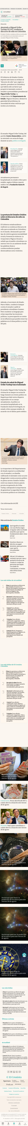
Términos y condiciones (14, 1102)
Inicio (14, 1124)
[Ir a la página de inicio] (2, 12)
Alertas (19, 1124)
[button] (24, 955)
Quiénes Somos (8, 1091)
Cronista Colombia (6, 19)
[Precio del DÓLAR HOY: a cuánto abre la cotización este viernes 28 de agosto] (14, 791)
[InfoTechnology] (18, 1084)
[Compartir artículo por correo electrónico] (15, 72)
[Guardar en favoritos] (2, 65)
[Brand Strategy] (23, 1081)
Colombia (21, 513)
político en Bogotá (19, 141)
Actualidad (15, 19)
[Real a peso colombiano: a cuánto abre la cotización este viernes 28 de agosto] (14, 816)
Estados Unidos (5, 21)
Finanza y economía (16, 8)
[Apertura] (6, 1081)
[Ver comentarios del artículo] (19, 72)
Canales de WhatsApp (13, 1088)
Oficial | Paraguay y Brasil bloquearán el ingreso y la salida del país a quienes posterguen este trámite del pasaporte (16, 633)
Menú (3, 1124)
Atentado (14, 513)
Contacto (4, 1088)
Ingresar (25, 1124)
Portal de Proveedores (18, 1091)
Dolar (8, 1124)
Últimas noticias (4, 8)
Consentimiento (14, 1108)
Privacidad (14, 1105)
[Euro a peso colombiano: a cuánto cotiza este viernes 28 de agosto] (14, 764)
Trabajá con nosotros (14, 1094)
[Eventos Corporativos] (15, 1081)
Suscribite (23, 1088)
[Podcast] (9, 1084)
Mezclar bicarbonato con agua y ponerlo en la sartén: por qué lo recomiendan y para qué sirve (16, 685)
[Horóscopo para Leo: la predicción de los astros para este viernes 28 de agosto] (14, 924)
